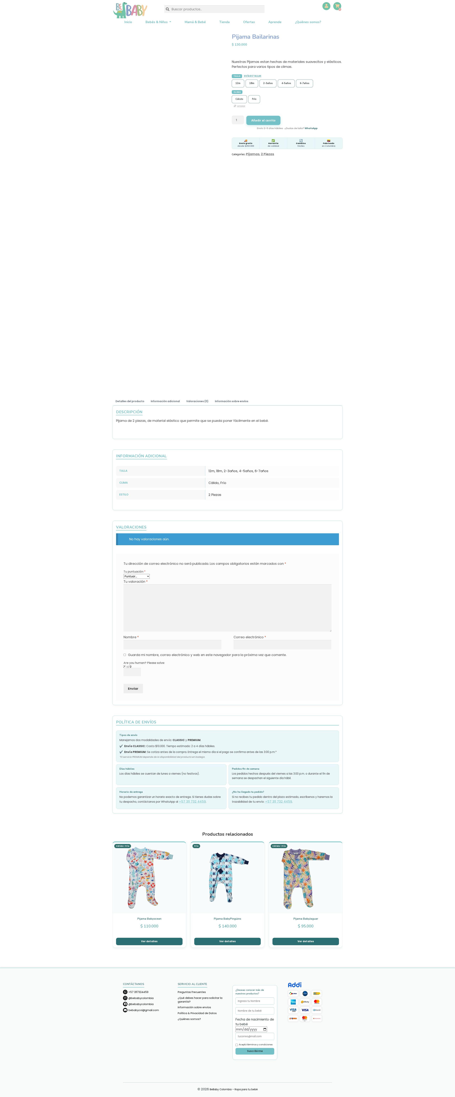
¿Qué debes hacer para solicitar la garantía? (200, 999)
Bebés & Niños (157, 22)
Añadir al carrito (263, 120)
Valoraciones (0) (197, 401)
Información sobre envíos (231, 401)
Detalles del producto (130, 401)
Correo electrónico (250, 637)
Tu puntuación (135, 572)
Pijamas (252, 154)
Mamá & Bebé (195, 22)
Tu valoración (136, 581)
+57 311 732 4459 (192, 801)
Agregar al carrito (180, 849)
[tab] (130, 401)
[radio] (238, 83)
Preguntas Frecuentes (192, 992)
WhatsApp (311, 128)
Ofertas (249, 22)
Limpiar (241, 106)
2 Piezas (267, 154)
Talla (237, 76)
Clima (237, 92)
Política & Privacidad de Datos (197, 1013)
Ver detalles (149, 941)
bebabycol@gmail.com (144, 1010)
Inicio (128, 22)
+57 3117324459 (138, 992)
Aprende (275, 22)
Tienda (224, 22)
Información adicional (165, 401)
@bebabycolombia (141, 998)
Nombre (131, 637)
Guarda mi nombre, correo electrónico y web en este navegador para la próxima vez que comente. (207, 655)
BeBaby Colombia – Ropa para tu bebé (130, 10)
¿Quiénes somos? (308, 22)
